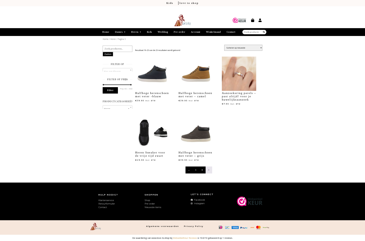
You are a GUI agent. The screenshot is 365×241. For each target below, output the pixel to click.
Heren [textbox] (116, 108)
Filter (110, 90)
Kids (149, 32)
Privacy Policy (193, 226)
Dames (119, 32)
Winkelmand (213, 32)
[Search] (263, 32)
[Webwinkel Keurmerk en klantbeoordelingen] (239, 20)
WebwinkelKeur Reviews (185, 237)
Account (195, 32)
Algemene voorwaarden (162, 226)
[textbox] (117, 71)
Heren (134, 32)
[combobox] (117, 70)
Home (105, 32)
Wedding (163, 32)
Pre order (179, 32)
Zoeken (107, 54)
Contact (231, 32)
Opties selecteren (145, 105)
